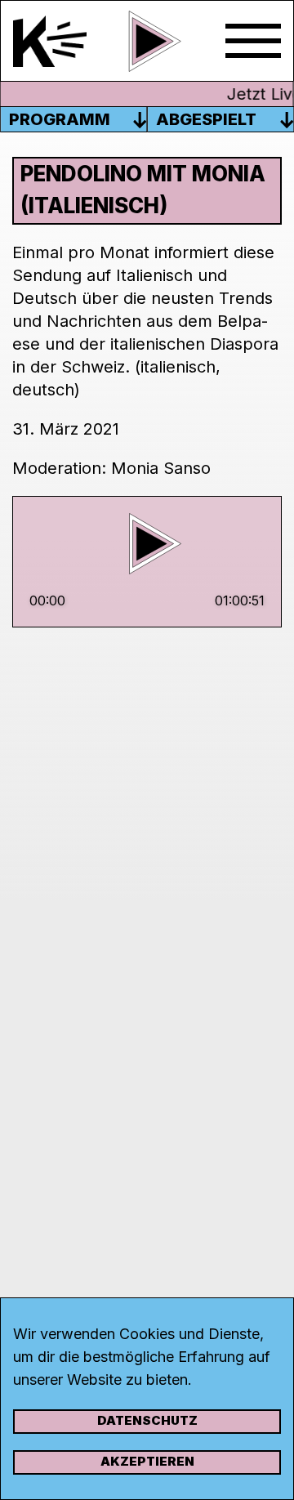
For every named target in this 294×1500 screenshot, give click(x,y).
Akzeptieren (147, 1461)
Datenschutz (147, 1420)
